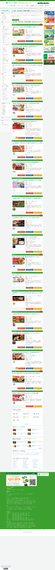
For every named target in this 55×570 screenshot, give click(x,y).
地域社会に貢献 (22, 526)
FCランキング (37, 5)
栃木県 (16, 515)
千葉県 (23, 515)
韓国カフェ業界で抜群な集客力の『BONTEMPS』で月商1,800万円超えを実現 (26, 85)
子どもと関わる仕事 (27, 526)
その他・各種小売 (5, 30)
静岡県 (16, 516)
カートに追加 (38, 80)
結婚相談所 (4, 49)
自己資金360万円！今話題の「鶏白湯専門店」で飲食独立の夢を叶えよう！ (25, 46)
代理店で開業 (29, 527)
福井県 (21, 514)
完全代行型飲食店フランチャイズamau (18, 119)
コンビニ (4, 25)
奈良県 (23, 517)
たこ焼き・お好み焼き (19, 8)
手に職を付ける (25, 463)
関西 (7, 517)
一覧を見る (39, 448)
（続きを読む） (28, 36)
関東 (7, 515)
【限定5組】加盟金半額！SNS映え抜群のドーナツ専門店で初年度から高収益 (25, 103)
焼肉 (3, 80)
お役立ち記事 (41, 5)
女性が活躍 (34, 463)
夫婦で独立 (14, 464)
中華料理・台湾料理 (5, 98)
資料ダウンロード (30, 80)
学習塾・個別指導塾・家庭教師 (6, 34)
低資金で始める (27, 57)
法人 (3, 123)
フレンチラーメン (15, 215)
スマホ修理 (34, 501)
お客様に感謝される (33, 526)
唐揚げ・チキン (5, 93)
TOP (0, 8)
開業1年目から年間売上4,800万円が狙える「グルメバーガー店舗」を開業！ (25, 393)
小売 (7, 492)
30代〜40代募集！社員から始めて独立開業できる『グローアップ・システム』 (26, 333)
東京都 (26, 515)
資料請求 (22, 347)
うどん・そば (4, 79)
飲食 (15, 8)
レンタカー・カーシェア (6, 65)
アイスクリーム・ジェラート (6, 97)
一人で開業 (4, 106)
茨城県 (13, 515)
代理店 (3, 113)
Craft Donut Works (15, 101)
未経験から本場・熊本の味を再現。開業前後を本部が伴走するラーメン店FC (25, 256)
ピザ (3, 82)
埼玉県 (21, 515)
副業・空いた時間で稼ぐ (20, 522)
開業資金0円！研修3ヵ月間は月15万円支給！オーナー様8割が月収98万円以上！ (26, 352)
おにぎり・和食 (9, 510)
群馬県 (18, 515)
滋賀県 (13, 517)
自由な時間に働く (9, 522)
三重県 (21, 516)
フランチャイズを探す (10, 5)
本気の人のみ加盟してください (17, 274)
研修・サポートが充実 (15, 459)
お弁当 (4, 83)
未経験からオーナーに (28, 77)
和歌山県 (26, 517)
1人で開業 (15, 526)
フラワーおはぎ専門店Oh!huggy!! (17, 178)
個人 (3, 122)
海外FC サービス (5, 51)
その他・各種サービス (5, 50)
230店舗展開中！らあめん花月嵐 (17, 331)
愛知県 (18, 516)
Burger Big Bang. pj (15, 391)
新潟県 (13, 514)
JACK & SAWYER (15, 311)
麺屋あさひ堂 (14, 254)
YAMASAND (14, 24)
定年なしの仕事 (14, 522)
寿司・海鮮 (4, 96)
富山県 (16, 514)
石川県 (18, 514)
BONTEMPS (14, 83)
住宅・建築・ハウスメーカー (6, 63)
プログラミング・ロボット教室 (6, 70)
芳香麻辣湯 (14, 160)
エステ (4, 53)
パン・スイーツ (32, 453)
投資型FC (4, 114)
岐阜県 (13, 516)
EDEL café (14, 272)
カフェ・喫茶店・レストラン (6, 84)
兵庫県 (21, 517)
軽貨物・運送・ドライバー (6, 59)
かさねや (13, 350)
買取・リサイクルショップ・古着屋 (6, 26)
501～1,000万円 (4, 17)
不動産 (4, 48)
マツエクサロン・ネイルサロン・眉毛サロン (6, 72)
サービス (3, 31)
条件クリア (5, 568)
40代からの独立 (26, 522)
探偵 (3, 62)
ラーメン (29, 452)
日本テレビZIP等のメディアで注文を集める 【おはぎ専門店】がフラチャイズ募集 (26, 180)
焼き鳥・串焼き (5, 94)
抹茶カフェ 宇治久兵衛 (15, 196)
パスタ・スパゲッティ (5, 95)
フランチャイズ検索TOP (10, 487)
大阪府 (18, 517)
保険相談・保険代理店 (5, 60)
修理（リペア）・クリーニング (6, 41)
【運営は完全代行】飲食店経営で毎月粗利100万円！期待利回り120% (24, 121)
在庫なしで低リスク (35, 465)
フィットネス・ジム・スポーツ (6, 45)
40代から (4, 107)
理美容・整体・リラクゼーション (6, 43)
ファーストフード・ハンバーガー (6, 75)
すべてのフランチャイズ (11, 8)
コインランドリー (5, 47)
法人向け (4, 108)
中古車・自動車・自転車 (6, 29)
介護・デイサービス (17, 499)
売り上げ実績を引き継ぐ (36, 459)
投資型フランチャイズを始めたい (34, 132)
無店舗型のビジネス (25, 465)
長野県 (26, 514)
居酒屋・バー (25, 452)
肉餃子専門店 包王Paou (16, 290)
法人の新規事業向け (35, 464)
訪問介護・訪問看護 (29, 501)
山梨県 (23, 514)
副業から (4, 105)
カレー (4, 81)
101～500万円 (4, 16)
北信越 (8, 514)
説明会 (27, 5)
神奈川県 (29, 515)
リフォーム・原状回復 (5, 61)
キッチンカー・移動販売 (26, 453)
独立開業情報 (32, 5)
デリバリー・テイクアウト (6, 92)
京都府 (16, 517)
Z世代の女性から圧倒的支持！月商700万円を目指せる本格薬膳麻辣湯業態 (25, 162)
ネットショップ (5, 52)
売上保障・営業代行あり (26, 464)
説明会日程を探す (30, 98)
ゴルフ (4, 64)
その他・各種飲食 (37, 453)
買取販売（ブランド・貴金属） (6, 38)
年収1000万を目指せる (28, 95)
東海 (7, 516)
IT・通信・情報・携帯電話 (6, 44)
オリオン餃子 (14, 371)
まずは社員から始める (25, 459)
